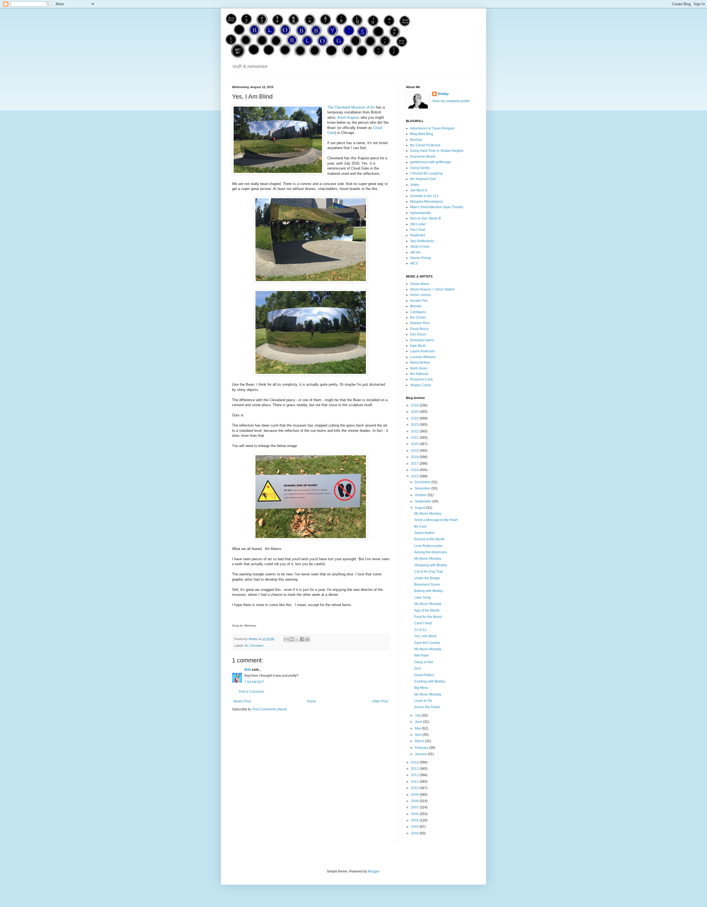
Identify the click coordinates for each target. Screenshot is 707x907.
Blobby (443, 94)
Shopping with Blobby (430, 565)
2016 (415, 470)
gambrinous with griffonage (430, 162)
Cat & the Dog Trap (428, 571)
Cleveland (256, 645)
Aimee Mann (419, 284)
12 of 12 (420, 630)
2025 (415, 412)
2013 (415, 769)
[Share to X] (297, 639)
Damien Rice (420, 323)
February (422, 748)
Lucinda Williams (423, 357)
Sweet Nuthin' (424, 533)
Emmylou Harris (422, 340)
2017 (415, 464)
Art (246, 645)
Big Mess (421, 688)
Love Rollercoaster (428, 546)
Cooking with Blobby (429, 681)
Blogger (373, 871)
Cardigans (418, 312)
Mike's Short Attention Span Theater (436, 207)
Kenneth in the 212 (424, 196)
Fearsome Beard (422, 156)
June (419, 722)
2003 (415, 833)
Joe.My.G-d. (419, 190)
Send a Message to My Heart (436, 520)
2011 (415, 782)
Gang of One (423, 662)
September (423, 501)
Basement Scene (427, 584)
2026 (415, 405)
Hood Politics (424, 675)
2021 (415, 438)
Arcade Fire (419, 301)
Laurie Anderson (422, 351)
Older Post (380, 701)
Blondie (416, 306)
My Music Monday (427, 513)
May (418, 728)
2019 (415, 451)
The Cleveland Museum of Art (351, 107)
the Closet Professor (425, 145)
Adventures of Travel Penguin (432, 128)
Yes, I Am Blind (425, 636)
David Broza (419, 329)
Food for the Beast (428, 617)
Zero (417, 668)
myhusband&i (420, 213)
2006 (415, 814)
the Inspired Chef (423, 179)
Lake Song (422, 597)
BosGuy (416, 140)
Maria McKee (420, 362)
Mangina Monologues (426, 201)
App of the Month (427, 610)
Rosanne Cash (421, 379)
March (420, 741)
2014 (415, 762)
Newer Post (242, 701)
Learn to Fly (423, 701)
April (419, 735)
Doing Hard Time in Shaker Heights (436, 151)
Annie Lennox (420, 295)
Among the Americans (430, 552)
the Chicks (418, 317)
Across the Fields (427, 707)
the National (419, 374)
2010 (415, 788)
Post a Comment (251, 692)
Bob (247, 669)
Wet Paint (421, 655)
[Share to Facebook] (302, 639)
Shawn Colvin (420, 385)
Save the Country (427, 643)
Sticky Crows (419, 246)
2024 (415, 418)
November (423, 488)
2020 (415, 444)
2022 (415, 431)
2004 (415, 827)
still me (415, 252)
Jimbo (414, 185)
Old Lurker (418, 224)
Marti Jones (419, 368)
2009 (415, 795)
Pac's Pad (417, 230)
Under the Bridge (427, 578)
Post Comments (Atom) (269, 709)
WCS (414, 263)
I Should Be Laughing (426, 173)
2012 (415, 775)
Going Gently (420, 168)
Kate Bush (418, 346)
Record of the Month (429, 539)
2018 (415, 457)
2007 (415, 807)
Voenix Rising (420, 258)
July (418, 715)
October (421, 495)
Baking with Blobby (428, 591)
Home (311, 701)
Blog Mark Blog (421, 134)
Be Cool (420, 526)
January (421, 754)
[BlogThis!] (291, 639)
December (423, 482)
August (420, 508)
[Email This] (286, 639)
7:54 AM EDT (254, 682)
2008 (415, 801)
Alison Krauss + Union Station (432, 289)
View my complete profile (451, 101)
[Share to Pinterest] (307, 639)
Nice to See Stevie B (425, 218)
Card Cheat (423, 623)
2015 (415, 476)
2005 (415, 820)
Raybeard (417, 235)
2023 (415, 425)
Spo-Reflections (422, 241)
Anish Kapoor (347, 117)
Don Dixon (418, 334)
